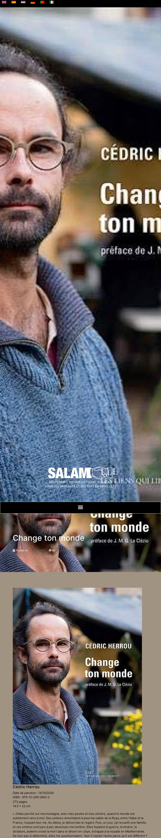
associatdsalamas (66, 550)
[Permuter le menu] (80, 507)
